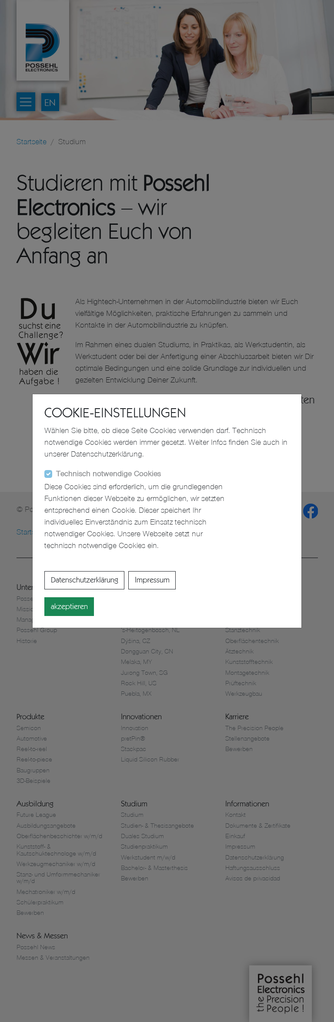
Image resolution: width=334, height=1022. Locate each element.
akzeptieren (69, 606)
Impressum (152, 580)
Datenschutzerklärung (84, 580)
